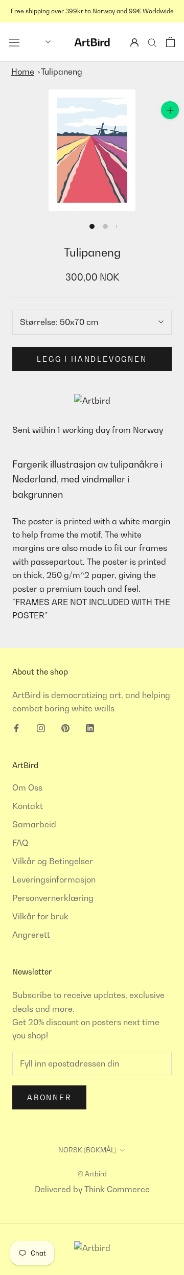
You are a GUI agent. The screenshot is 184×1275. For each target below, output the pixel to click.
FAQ (20, 843)
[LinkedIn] (90, 727)
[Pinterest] (65, 727)
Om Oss (27, 787)
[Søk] (152, 42)
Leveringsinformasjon (54, 879)
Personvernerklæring (53, 898)
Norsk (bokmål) (87, 1150)
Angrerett (31, 935)
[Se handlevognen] (170, 42)
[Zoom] (170, 110)
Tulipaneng (61, 71)
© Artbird (92, 1174)
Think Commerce (117, 1189)
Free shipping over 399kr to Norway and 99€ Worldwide (92, 11)
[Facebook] (16, 727)
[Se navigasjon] (14, 42)
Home (22, 71)
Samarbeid (34, 824)
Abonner (49, 1097)
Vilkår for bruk (40, 916)
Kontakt (27, 806)
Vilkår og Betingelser (52, 861)
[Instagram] (41, 727)
